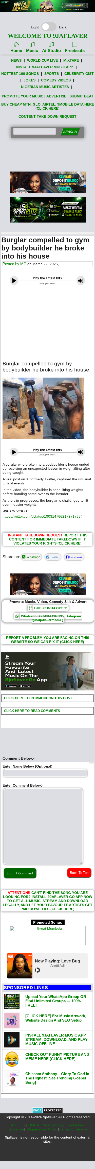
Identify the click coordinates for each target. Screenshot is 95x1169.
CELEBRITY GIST (79, 74)
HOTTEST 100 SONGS (20, 74)
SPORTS (51, 74)
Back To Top (79, 873)
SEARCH (70, 132)
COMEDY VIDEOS (56, 80)
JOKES (29, 80)
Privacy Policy (53, 1125)
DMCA (34, 1125)
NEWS (16, 60)
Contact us (75, 1125)
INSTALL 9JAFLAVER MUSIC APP (44, 67)
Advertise (16, 1129)
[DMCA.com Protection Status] (47, 1112)
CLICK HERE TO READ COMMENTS (31, 711)
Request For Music (42, 1129)
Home (16, 50)
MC (23, 264)
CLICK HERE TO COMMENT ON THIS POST (37, 698)
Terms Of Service (73, 1129)
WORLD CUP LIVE (42, 60)
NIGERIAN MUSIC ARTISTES (45, 87)
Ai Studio (51, 50)
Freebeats (75, 50)
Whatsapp (32, 557)
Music (32, 50)
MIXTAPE (71, 60)
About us (18, 1125)
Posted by (11, 264)
